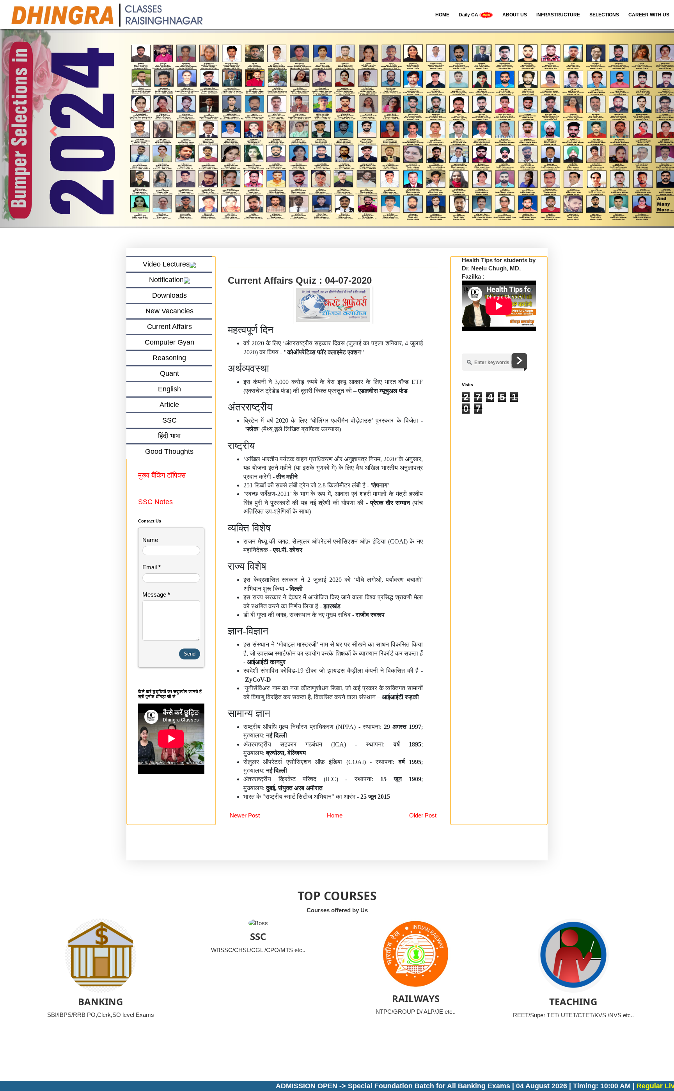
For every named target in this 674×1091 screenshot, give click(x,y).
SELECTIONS (604, 15)
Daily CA (469, 15)
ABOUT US (514, 15)
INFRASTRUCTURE (558, 15)
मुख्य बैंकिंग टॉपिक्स (163, 475)
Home (334, 815)
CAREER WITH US (648, 15)
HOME (442, 15)
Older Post (422, 815)
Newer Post (245, 815)
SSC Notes (155, 502)
